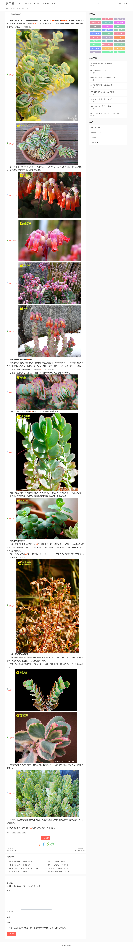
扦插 (95, 41)
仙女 (119, 37)
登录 (53, 3)
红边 (95, 52)
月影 (119, 41)
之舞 (14, 833)
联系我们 (46, 3)
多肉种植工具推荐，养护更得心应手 (102, 99)
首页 (20, 3)
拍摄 (95, 30)
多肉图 (69, 945)
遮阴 (41, 369)
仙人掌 (107, 26)
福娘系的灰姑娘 (80, 850)
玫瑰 (95, 44)
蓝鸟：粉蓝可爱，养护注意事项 (58, 865)
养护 (28, 359)
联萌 (30, 828)
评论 (9, 890)
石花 (107, 33)
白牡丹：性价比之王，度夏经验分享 (20, 862)
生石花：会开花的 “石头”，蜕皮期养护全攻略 (23, 868)
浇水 (31, 411)
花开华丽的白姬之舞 (15, 14)
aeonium (107, 52)
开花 (26, 554)
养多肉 (95, 33)
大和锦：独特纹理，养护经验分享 (19, 865)
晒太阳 (95, 48)
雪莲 (119, 33)
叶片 (34, 24)
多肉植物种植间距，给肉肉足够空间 (102, 92)
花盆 (119, 52)
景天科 (52, 20)
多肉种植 (93, 142)
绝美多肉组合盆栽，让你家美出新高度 (102, 78)
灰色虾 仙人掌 (11, 850)
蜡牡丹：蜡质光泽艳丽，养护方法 (58, 868)
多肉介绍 (93, 127)
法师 (95, 37)
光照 (95, 26)
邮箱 (9, 917)
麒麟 (107, 41)
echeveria (95, 22)
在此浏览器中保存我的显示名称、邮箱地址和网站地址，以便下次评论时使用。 (38, 928)
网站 (8, 923)
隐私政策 (28, 3)
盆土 (107, 48)
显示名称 (10, 911)
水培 (119, 44)
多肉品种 (12, 9)
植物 (65, 20)
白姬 (24, 833)
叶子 (119, 48)
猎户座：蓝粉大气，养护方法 (57, 862)
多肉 (62, 20)
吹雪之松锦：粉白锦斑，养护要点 (58, 872)
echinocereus (107, 44)
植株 (36, 544)
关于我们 (37, 3)
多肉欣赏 (93, 137)
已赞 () (46, 838)
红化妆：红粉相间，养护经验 (18, 872)
